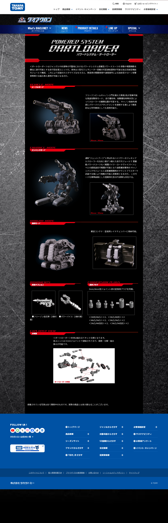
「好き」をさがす (75, 455)
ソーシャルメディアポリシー (114, 473)
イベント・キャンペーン (146, 448)
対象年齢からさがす (108, 434)
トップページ (74, 427)
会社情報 (103, 448)
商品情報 (69, 434)
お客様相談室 (139, 427)
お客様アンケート (144, 441)
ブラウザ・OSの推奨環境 (75, 473)
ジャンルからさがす (108, 427)
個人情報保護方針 (55, 473)
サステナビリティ (144, 434)
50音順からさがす (107, 441)
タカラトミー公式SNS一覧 (20, 436)
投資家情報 (104, 455)
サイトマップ (134, 473)
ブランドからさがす (74, 448)
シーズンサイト (72, 441)
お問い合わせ (93, 473)
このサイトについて (36, 473)
